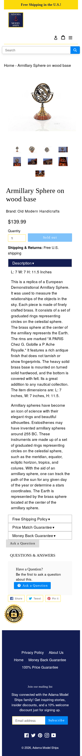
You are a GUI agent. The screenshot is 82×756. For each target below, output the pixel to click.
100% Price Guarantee (40, 667)
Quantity (14, 230)
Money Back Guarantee (34, 535)
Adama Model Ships (45, 747)
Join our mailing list (40, 686)
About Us (56, 652)
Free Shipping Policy (31, 518)
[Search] (75, 50)
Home (9, 65)
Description (23, 263)
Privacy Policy (32, 652)
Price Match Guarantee (33, 527)
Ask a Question (22, 543)
